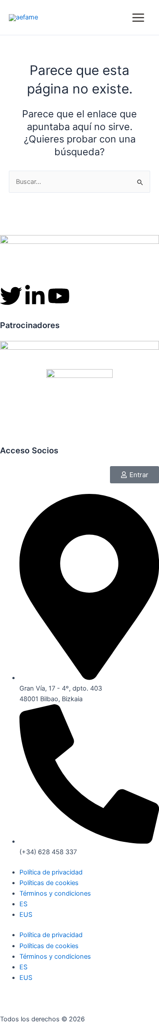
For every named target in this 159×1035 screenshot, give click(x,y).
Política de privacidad (51, 872)
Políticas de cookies (49, 883)
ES (23, 904)
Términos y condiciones (55, 893)
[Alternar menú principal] (138, 18)
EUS (25, 915)
